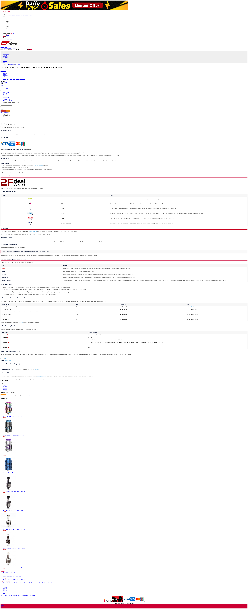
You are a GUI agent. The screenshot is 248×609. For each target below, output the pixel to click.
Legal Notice (17, 579)
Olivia (2, 606)
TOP (2, 607)
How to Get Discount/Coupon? (45, 582)
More (4, 77)
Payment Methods (6, 94)
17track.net (193, 306)
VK (4, 593)
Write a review (3, 71)
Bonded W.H (6, 54)
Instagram (5, 588)
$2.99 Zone (5, 59)
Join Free (9, 11)
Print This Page (6, 97)
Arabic (23, 15)
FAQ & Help (5, 95)
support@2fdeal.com (38, 165)
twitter (4, 74)
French (10, 15)
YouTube (5, 591)
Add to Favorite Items (5, 112)
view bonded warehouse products (44, 367)
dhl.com (6, 358)
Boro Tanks (17, 64)
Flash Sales (5, 55)
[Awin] (107, 602)
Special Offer (6, 56)
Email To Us (5, 93)
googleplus (5, 75)
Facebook (5, 587)
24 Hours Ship (9, 595)
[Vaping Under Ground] (117, 602)
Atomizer (12, 64)
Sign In (4, 11)
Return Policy (18, 576)
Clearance (5, 61)
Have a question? (4, 82)
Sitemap (33, 595)
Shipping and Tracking (7, 100)
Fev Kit (4, 58)
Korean (16, 15)
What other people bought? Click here (8, 48)
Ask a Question (6, 92)
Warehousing (15, 572)
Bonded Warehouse (27, 595)
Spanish (26, 15)
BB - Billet (5, 57)
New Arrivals (3, 595)
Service (2, 605)
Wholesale (22, 579)
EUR (8, 35)
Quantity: (2, 104)
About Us (5, 572)
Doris (2, 604)
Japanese (20, 15)
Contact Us (9, 572)
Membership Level (20, 582)
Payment (5, 582)
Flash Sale (15, 595)
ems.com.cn (11, 358)
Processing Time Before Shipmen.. (31, 582)
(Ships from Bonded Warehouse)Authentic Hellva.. (13, 416)
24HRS (4, 52)
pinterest (5, 76)
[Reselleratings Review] (144, 602)
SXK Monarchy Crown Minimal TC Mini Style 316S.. (14, 491)
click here (29, 395)
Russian (30, 15)
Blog (4, 62)
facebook (5, 73)
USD (13, 33)
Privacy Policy (12, 576)
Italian (13, 15)
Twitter (4, 589)
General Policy (6, 576)
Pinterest (5, 590)
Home (8, 64)
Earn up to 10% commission (9, 579)
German (7, 15)
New (4, 51)
